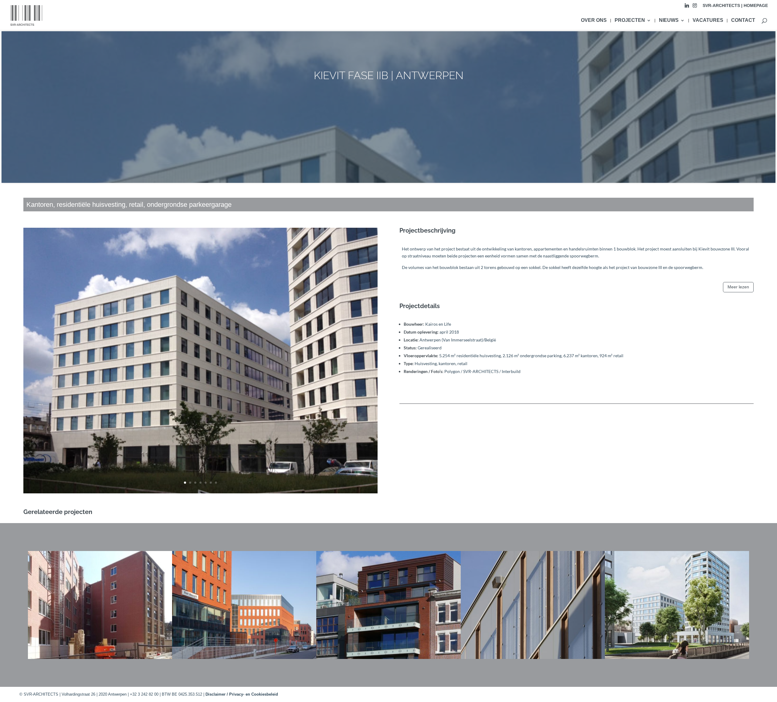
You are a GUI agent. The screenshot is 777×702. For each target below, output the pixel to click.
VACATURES (708, 20)
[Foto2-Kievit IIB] (200, 493)
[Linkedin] (686, 7)
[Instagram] (694, 7)
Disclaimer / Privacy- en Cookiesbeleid (241, 694)
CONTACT (743, 20)
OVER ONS (594, 20)
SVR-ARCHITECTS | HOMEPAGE (735, 5)
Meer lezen (738, 286)
